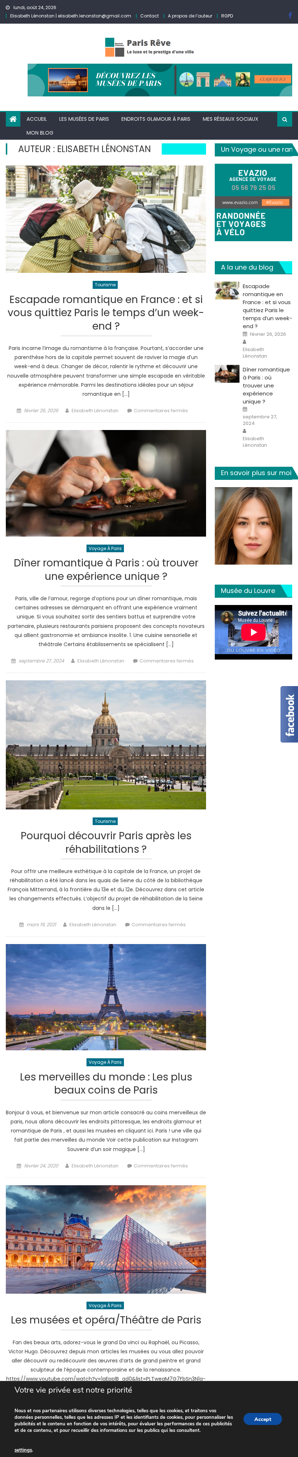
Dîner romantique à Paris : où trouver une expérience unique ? (106, 570)
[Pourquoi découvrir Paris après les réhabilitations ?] (106, 744)
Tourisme (105, 285)
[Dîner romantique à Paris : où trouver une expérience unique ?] (106, 483)
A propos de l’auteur (190, 16)
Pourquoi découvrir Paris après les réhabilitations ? (106, 842)
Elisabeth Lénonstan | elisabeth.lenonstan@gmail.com (70, 16)
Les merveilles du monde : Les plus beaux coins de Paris (106, 1084)
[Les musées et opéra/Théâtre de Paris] (106, 1239)
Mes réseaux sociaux (230, 119)
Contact (149, 16)
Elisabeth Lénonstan (95, 410)
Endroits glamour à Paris (155, 119)
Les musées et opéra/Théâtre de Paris (106, 1320)
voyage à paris (105, 548)
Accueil (37, 119)
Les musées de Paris (84, 119)
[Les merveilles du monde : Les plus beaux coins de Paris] (106, 997)
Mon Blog (40, 132)
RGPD (227, 16)
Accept (262, 1419)
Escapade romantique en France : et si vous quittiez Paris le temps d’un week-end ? (106, 313)
